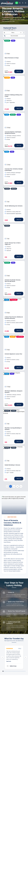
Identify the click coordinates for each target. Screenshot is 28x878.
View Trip (19, 71)
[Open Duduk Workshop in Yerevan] (14, 454)
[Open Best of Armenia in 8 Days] (14, 47)
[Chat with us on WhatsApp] (16, 3)
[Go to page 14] (19, 671)
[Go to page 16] (22, 671)
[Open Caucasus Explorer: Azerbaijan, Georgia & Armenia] (14, 121)
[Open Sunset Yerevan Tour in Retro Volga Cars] (14, 232)
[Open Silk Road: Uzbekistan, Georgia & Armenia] (14, 380)
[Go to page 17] (23, 671)
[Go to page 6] (9, 671)
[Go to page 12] (17, 671)
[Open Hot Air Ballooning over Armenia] (14, 195)
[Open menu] (25, 3)
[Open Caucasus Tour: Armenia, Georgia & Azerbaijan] (14, 158)
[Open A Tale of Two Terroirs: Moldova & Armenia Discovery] (14, 306)
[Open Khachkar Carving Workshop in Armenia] (14, 417)
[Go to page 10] (14, 671)
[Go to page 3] (5, 671)
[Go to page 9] (13, 671)
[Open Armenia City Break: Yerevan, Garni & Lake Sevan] (14, 269)
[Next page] (20, 486)
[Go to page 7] (10, 671)
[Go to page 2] (4, 671)
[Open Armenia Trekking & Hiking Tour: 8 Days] (14, 84)
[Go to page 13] (18, 671)
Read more (8, 661)
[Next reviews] (25, 657)
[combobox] (14, 35)
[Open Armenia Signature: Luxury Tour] (14, 343)
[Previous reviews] (2, 657)
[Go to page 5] (8, 671)
